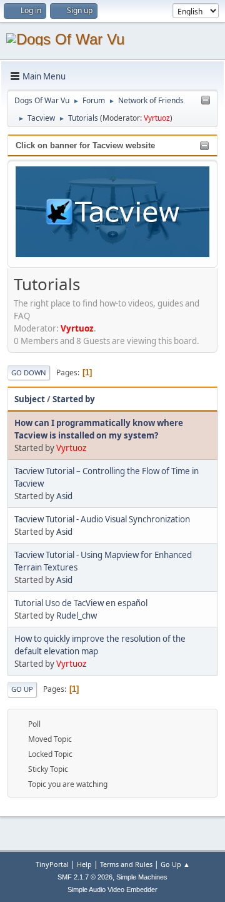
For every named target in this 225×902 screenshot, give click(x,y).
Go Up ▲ (175, 864)
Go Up (22, 689)
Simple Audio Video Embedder (113, 889)
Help (84, 864)
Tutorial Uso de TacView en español (81, 603)
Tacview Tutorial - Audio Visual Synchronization (102, 519)
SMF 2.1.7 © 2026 (85, 877)
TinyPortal (52, 864)
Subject (29, 399)
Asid (64, 496)
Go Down (28, 372)
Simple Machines (142, 877)
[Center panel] (206, 101)
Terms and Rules (126, 864)
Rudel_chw (76, 615)
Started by (73, 399)
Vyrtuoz (157, 118)
